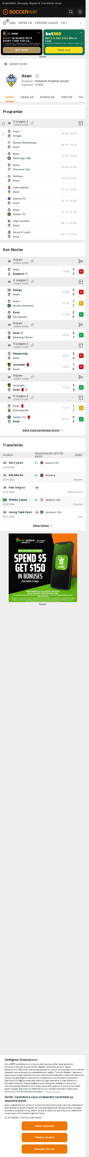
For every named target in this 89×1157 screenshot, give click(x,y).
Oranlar (27, 97)
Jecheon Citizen (55, 512)
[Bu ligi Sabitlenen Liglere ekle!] (32, 123)
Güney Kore (18, 64)
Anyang (50, 475)
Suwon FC (52, 463)
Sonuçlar (47, 97)
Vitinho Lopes (18, 500)
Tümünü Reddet (44, 1137)
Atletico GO (52, 500)
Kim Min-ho (16, 475)
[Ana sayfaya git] (23, 12)
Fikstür (66, 97)
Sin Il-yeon (16, 463)
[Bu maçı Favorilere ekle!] (3, 133)
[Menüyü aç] (80, 12)
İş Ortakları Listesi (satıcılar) (23, 1117)
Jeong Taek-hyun (20, 512)
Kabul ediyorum (44, 1126)
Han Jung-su (17, 487)
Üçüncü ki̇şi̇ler (52, 1091)
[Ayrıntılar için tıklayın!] (43, 133)
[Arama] (71, 12)
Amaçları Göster (44, 1149)
